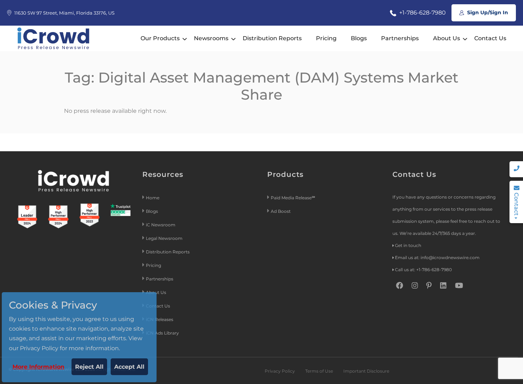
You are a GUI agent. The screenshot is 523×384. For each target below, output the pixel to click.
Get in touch (408, 245)
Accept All (129, 366)
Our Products (160, 38)
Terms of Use (319, 371)
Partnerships (400, 38)
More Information (38, 366)
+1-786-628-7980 (422, 12)
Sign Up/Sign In (487, 12)
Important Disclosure (366, 371)
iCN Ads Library (162, 333)
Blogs (359, 38)
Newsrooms (211, 38)
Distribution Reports (272, 38)
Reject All (89, 366)
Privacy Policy (280, 371)
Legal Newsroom (165, 238)
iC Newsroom (161, 224)
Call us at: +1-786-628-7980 (423, 269)
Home (152, 197)
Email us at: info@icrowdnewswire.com (437, 257)
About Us (446, 38)
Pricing (326, 38)
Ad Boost (281, 211)
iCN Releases (159, 319)
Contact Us (490, 38)
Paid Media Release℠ (293, 197)
